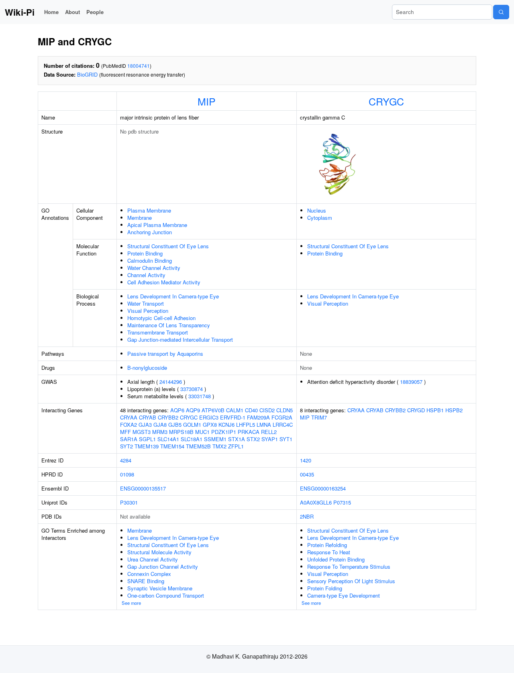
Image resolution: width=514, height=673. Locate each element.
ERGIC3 (208, 417)
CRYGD (416, 410)
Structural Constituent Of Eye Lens (168, 246)
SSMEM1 (215, 439)
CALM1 (234, 410)
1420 (305, 460)
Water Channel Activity (153, 268)
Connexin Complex (149, 574)
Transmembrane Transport (157, 332)
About (72, 12)
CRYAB (147, 417)
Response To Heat (328, 552)
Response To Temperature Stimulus (348, 566)
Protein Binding (145, 253)
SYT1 (285, 439)
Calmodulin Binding (149, 260)
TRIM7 (319, 417)
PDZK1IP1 (223, 432)
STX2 (253, 439)
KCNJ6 (226, 424)
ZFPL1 (236, 446)
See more (131, 603)
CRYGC (386, 101)
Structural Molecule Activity (159, 552)
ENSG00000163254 (323, 488)
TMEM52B (198, 446)
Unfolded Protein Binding (336, 559)
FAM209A (258, 417)
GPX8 (210, 424)
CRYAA (128, 417)
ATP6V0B (213, 410)
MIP (207, 101)
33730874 (191, 389)
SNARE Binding (145, 581)
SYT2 (126, 446)
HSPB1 (435, 410)
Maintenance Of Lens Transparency (168, 325)
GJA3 (145, 424)
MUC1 (202, 432)
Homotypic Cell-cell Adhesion (161, 318)
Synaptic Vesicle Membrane (159, 588)
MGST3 (142, 432)
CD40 (251, 410)
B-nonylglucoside (147, 367)
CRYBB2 (168, 417)
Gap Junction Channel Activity (162, 566)
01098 (127, 474)
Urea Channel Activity (152, 559)
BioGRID (87, 74)
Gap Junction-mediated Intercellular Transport (180, 339)
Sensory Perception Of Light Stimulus (351, 581)
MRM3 (159, 432)
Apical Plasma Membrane (157, 225)
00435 (307, 474)
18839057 (411, 381)
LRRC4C (283, 424)
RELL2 (269, 432)
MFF (125, 432)
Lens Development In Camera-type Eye (173, 296)
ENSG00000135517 (143, 488)
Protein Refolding (327, 545)
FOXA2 (128, 424)
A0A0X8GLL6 (316, 502)
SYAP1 (269, 439)
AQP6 (177, 410)
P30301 (129, 502)
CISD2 (267, 410)
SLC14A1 (168, 439)
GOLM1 (192, 424)
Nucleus (316, 210)
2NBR (307, 516)
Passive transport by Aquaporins (165, 353)
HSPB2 (454, 410)
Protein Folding (324, 588)
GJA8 (160, 424)
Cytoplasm (319, 217)
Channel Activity (146, 275)
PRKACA (248, 432)
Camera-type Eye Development (343, 595)
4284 (125, 460)
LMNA (264, 424)
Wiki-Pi (20, 12)
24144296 (170, 381)
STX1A (236, 439)
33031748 (199, 396)
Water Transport (145, 303)
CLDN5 (284, 410)
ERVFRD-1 (232, 417)
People (95, 12)
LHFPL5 (245, 424)
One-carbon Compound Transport (165, 595)
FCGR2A (281, 417)
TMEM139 (147, 446)
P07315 (342, 502)
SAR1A (128, 439)
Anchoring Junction (149, 232)
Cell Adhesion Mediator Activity (163, 282)
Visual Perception (147, 310)
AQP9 (193, 410)
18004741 (138, 65)
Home (51, 12)
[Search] (501, 12)
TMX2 (219, 446)
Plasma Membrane (149, 210)
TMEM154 (172, 446)
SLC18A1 (191, 439)
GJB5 (175, 424)
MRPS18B (181, 432)
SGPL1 (147, 439)
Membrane (139, 217)
